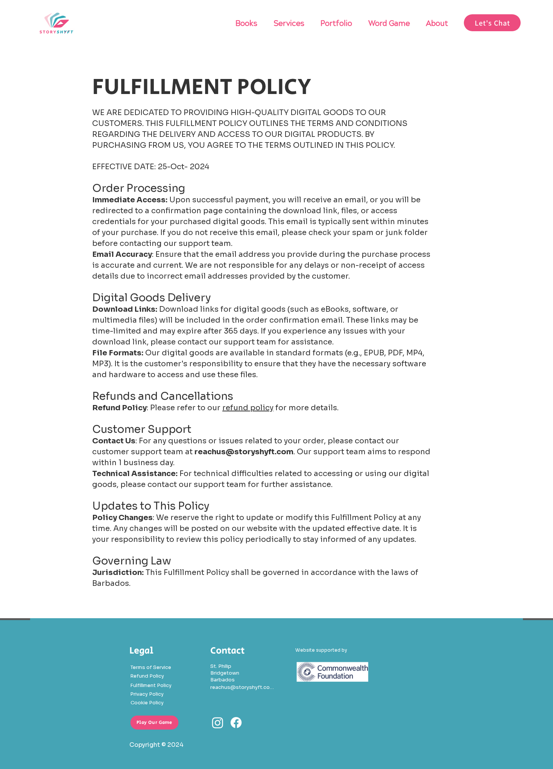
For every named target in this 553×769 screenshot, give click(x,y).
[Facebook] (236, 722)
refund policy (247, 408)
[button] (492, 22)
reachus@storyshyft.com (243, 452)
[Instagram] (217, 722)
